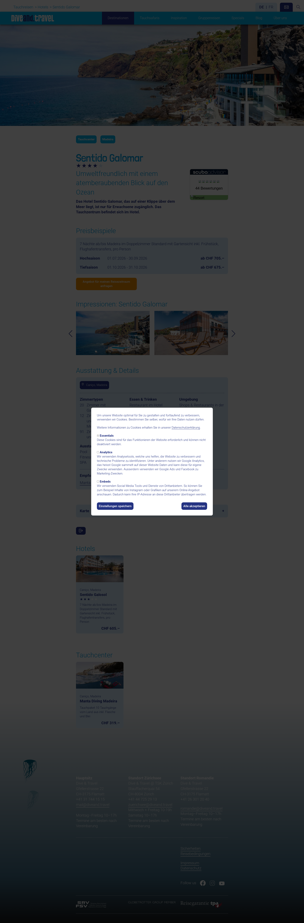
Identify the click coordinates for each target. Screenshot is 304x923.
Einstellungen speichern (115, 506)
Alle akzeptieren (194, 506)
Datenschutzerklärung (186, 427)
